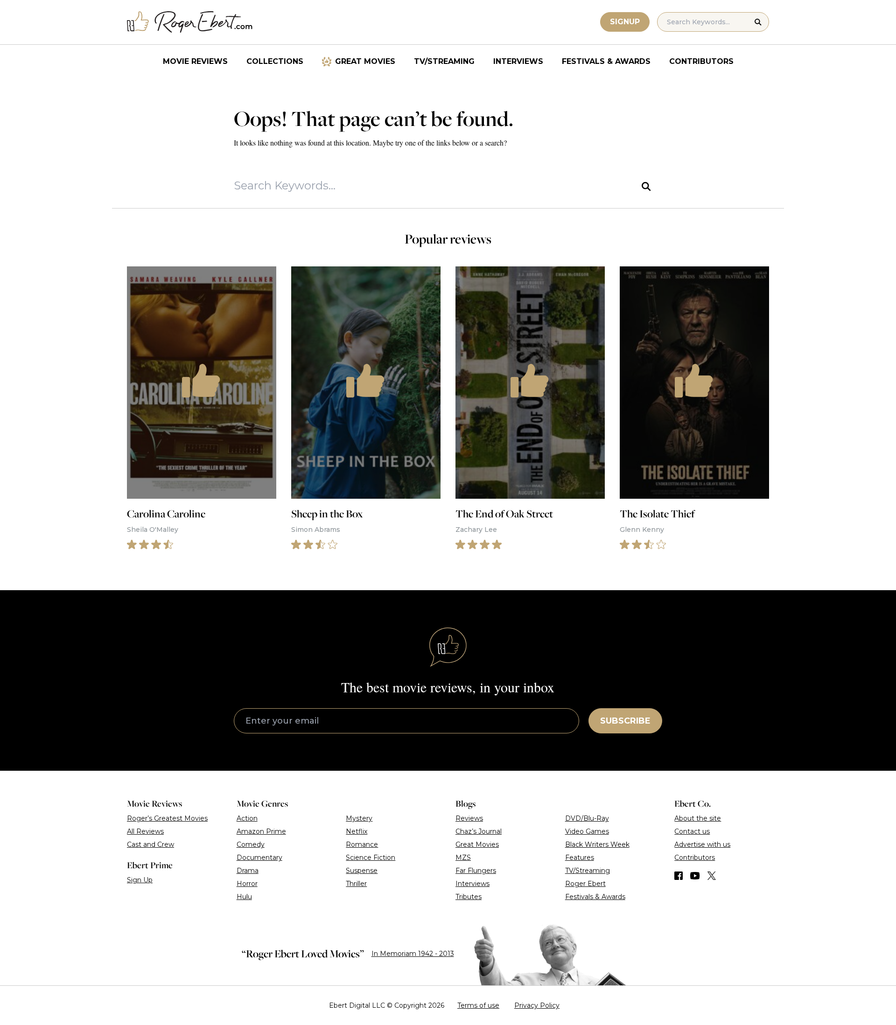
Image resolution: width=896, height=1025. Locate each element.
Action (247, 818)
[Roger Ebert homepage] (190, 22)
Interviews (518, 61)
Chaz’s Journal (478, 831)
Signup (625, 21)
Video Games (587, 831)
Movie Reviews (195, 61)
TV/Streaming (444, 61)
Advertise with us (702, 844)
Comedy (251, 844)
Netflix (356, 831)
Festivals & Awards (606, 61)
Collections (274, 61)
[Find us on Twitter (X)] (711, 876)
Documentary (259, 857)
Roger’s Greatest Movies (167, 818)
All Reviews (145, 831)
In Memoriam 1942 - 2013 (412, 953)
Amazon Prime (261, 831)
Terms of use (478, 1005)
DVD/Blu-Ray (587, 818)
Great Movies (365, 61)
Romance (362, 844)
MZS (463, 857)
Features (579, 857)
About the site (697, 818)
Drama (248, 870)
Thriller (356, 883)
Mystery (359, 818)
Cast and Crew (150, 844)
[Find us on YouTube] (695, 875)
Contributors (701, 61)
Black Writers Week (597, 844)
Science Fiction (370, 857)
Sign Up (140, 880)
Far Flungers (475, 870)
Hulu (244, 897)
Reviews (469, 818)
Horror (247, 883)
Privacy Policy (537, 1005)
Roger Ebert (585, 883)
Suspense (362, 870)
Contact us (692, 831)
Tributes (468, 897)
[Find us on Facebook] (678, 876)
